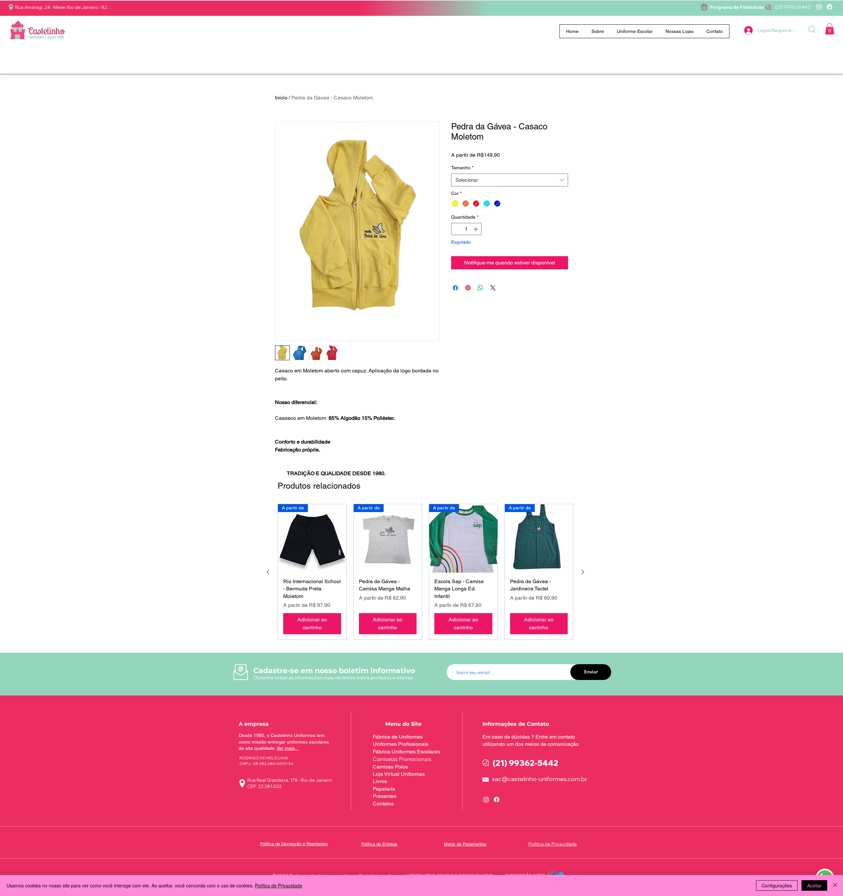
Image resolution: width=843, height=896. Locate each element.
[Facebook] (829, 7)
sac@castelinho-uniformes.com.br (539, 779)
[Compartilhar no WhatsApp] (480, 288)
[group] (425, 571)
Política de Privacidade (278, 885)
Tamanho (462, 167)
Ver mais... (288, 748)
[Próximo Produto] (583, 572)
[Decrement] (456, 229)
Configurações (777, 885)
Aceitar (814, 885)
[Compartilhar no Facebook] (455, 288)
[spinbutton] (466, 229)
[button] (635, 31)
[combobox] (509, 180)
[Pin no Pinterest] (468, 288)
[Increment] (476, 229)
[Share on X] (493, 288)
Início (281, 98)
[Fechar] (835, 885)
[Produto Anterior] (268, 572)
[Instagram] (819, 7)
